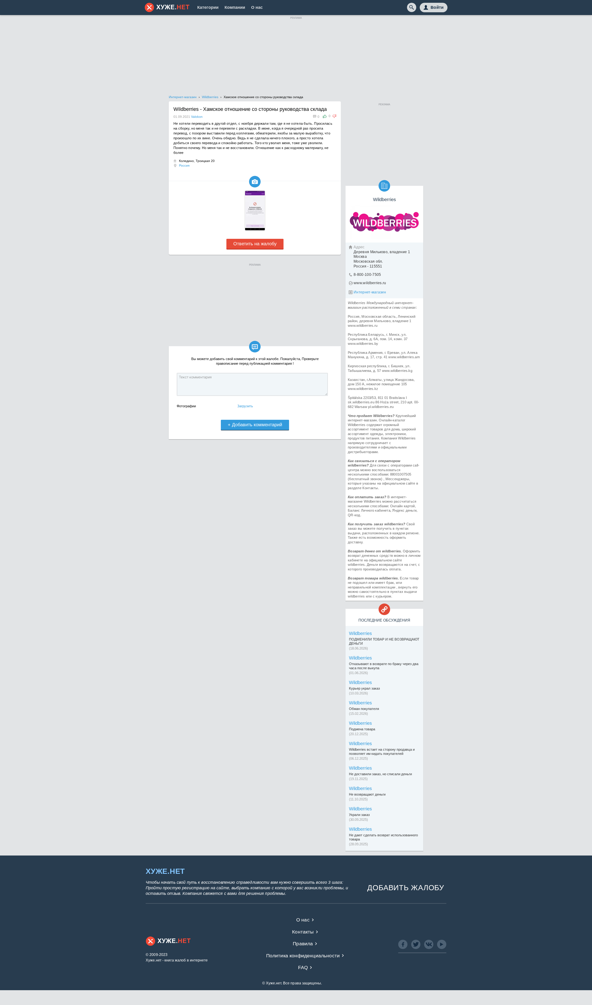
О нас (257, 7)
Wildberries (360, 633)
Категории (208, 7)
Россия (184, 165)
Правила (303, 943)
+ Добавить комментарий (255, 424)
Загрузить (245, 406)
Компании (235, 7)
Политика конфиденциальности (303, 955)
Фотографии (186, 406)
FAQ (303, 967)
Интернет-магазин (370, 292)
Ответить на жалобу (255, 243)
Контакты (303, 931)
